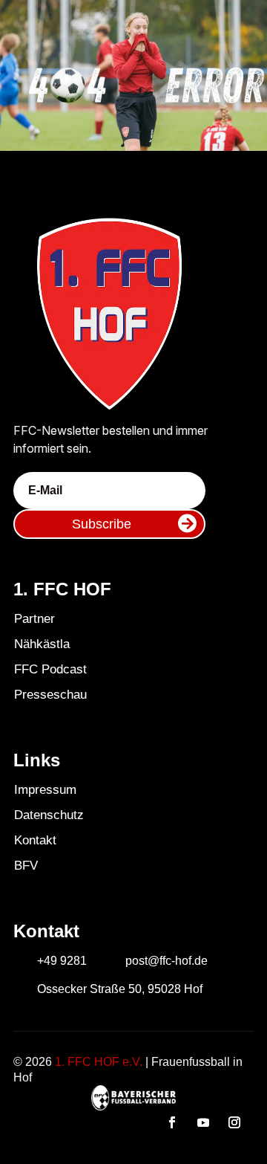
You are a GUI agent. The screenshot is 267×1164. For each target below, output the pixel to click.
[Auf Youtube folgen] (203, 1122)
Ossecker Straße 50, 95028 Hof (119, 989)
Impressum (45, 790)
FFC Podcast (50, 669)
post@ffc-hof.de (166, 960)
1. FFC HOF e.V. (98, 1061)
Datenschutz (49, 815)
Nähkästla (42, 644)
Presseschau (50, 695)
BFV (26, 866)
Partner (34, 619)
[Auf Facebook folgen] (172, 1122)
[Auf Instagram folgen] (234, 1122)
